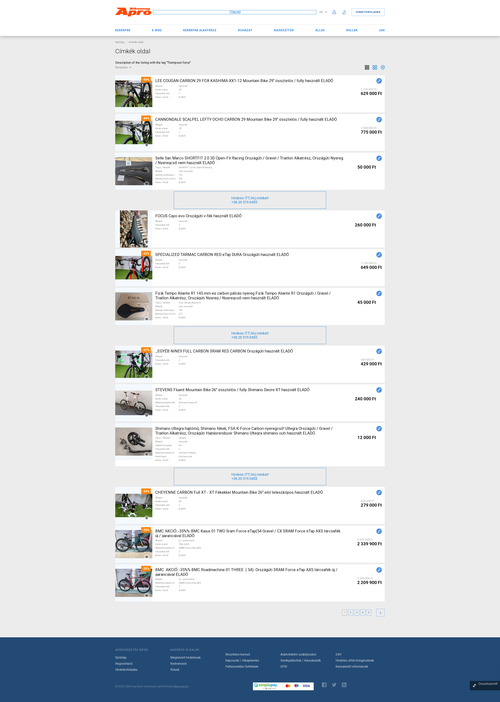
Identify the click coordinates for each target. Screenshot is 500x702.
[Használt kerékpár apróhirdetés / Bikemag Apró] (133, 16)
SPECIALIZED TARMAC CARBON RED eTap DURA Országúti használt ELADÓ (222, 254)
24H (382, 30)
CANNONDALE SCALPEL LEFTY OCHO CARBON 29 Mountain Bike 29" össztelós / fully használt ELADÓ (246, 119)
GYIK (283, 666)
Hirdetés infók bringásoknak (355, 660)
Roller (352, 30)
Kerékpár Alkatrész (200, 30)
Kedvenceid (178, 663)
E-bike (157, 30)
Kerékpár (122, 30)
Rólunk (174, 670)
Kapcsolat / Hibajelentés (242, 660)
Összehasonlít (488, 684)
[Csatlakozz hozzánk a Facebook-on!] (324, 684)
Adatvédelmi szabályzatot (298, 654)
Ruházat (245, 30)
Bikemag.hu (181, 686)
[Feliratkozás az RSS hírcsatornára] (345, 684)
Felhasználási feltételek (241, 666)
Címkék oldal (136, 42)
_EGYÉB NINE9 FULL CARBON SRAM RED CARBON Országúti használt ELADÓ (224, 351)
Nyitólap (120, 42)
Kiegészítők (284, 30)
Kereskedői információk (352, 666)
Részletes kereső (237, 654)
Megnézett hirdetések (185, 657)
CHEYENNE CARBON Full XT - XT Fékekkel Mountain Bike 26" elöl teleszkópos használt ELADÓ (239, 492)
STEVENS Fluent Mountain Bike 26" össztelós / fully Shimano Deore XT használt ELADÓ (232, 389)
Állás (320, 30)
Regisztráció (124, 663)
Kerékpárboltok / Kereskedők (300, 660)
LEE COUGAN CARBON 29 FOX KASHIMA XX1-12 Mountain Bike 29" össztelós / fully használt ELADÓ (244, 80)
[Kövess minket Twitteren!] (334, 684)
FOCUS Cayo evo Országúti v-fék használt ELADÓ (198, 216)
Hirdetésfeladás (368, 12)
